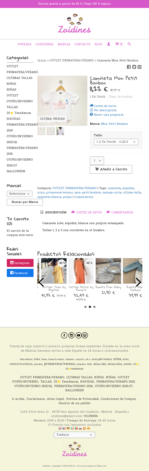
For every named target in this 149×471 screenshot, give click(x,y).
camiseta (114, 188)
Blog (98, 44)
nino (40, 192)
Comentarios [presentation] (121, 213)
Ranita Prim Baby (108, 287)
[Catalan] (89, 429)
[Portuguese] (76, 429)
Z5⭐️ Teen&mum (19, 113)
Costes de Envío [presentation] (88, 213)
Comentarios (83, 197)
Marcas (64, 44)
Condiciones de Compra (118, 399)
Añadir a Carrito (113, 169)
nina (117, 359)
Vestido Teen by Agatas (54, 288)
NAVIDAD (13, 119)
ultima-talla (132, 192)
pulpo (67, 197)
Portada (24, 44)
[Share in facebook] (129, 67)
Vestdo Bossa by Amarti (81, 288)
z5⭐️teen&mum (74, 369)
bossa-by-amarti (56, 359)
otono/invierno (21, 364)
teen (89, 364)
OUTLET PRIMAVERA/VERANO (20, 69)
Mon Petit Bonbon (114, 124)
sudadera (81, 364)
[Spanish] (84, 429)
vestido (127, 364)
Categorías (45, 44)
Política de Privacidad (82, 399)
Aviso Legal (55, 399)
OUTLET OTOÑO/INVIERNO (20, 99)
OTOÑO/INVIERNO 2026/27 (20, 163)
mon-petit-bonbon (87, 192)
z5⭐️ (136, 364)
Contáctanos (35, 399)
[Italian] (72, 429)
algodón (128, 188)
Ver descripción (105, 110)
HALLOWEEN (16, 171)
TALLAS (12, 107)
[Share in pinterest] (139, 67)
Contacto (82, 44)
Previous (41, 282)
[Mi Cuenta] (108, 44)
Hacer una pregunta (109, 115)
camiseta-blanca (49, 197)
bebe (37, 359)
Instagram (21, 263)
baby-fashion (26, 359)
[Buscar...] (129, 44)
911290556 (91, 416)
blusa (44, 359)
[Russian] (80, 429)
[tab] (53, 212)
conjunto (79, 359)
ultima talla (99, 364)
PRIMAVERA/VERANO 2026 (20, 151)
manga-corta (112, 192)
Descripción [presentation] (55, 213)
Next (138, 282)
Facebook (21, 273)
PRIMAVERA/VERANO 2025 (20, 128)
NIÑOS (11, 84)
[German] (68, 429)
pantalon (38, 364)
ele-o (88, 359)
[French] (64, 429)
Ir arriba (18, 399)
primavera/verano (59, 192)
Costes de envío (105, 106)
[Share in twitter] (134, 67)
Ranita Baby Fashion (135, 288)
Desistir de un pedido (74, 403)
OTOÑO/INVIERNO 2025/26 (20, 139)
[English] (60, 429)
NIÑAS (11, 90)
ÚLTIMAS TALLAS (19, 78)
